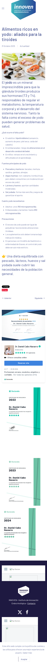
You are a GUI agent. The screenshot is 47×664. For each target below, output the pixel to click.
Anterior (7, 298)
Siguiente (39, 298)
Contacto (31, 603)
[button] (3, 8)
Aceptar (24, 659)
